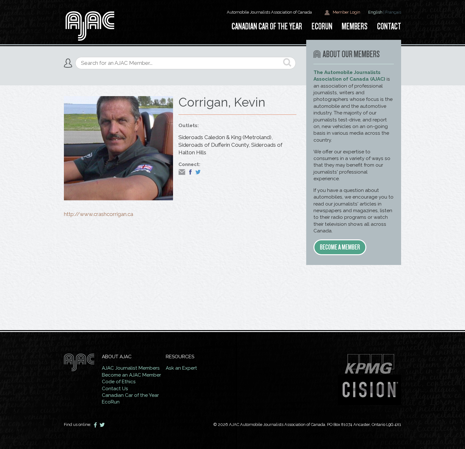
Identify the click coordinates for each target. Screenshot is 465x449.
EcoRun (322, 26)
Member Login (346, 12)
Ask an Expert (181, 368)
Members (355, 26)
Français (393, 12)
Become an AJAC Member (131, 375)
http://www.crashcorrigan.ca (98, 214)
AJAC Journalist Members (131, 368)
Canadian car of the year (267, 26)
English (375, 12)
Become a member (340, 247)
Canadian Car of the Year (130, 395)
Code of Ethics (119, 381)
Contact (389, 26)
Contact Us (115, 388)
